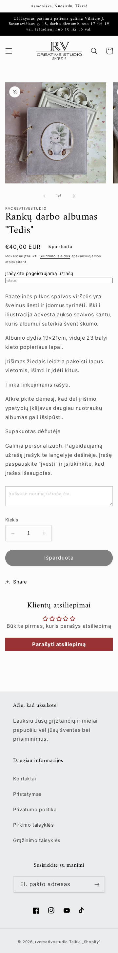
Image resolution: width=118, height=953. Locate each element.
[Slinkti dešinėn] (74, 196)
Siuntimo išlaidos (55, 256)
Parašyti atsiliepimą (59, 644)
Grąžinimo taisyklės (37, 840)
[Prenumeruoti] (97, 884)
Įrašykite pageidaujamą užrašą (39, 273)
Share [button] (20, 582)
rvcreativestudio (51, 942)
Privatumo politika (34, 810)
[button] (8, 50)
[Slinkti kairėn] (44, 196)
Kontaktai (24, 779)
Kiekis (11, 519)
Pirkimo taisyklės (33, 825)
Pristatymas (27, 794)
